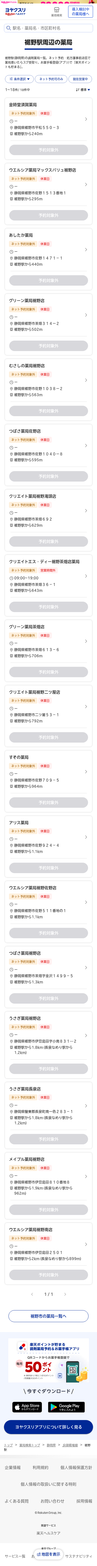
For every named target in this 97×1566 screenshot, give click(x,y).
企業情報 (13, 1468)
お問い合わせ (52, 1501)
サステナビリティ (79, 1556)
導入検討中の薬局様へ (80, 11)
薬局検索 (56, 15)
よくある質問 (17, 1501)
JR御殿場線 (70, 1445)
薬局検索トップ (29, 1445)
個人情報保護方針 (76, 1468)
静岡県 (51, 1445)
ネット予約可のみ (51, 79)
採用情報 (84, 1501)
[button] (48, 119)
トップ (8, 1445)
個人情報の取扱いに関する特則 (48, 1484)
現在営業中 (80, 79)
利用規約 (40, 1468)
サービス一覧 (15, 1556)
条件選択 (20, 79)
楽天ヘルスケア (48, 1533)
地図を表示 (51, 1554)
